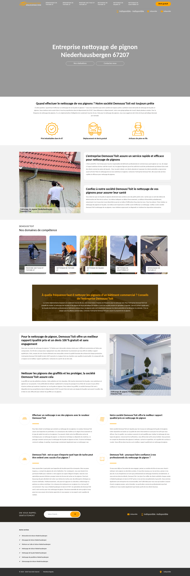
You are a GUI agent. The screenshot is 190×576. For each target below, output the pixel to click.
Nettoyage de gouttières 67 (133, 3)
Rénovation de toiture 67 (68, 3)
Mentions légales (48, 572)
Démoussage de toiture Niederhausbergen (35, 561)
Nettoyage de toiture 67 (103, 3)
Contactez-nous (110, 63)
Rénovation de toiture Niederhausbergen (34, 536)
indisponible (125, 11)
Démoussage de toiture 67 (51, 3)
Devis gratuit (163, 4)
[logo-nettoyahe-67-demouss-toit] (30, 4)
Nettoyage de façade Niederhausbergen (34, 553)
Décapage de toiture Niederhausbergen (34, 540)
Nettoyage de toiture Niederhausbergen (34, 549)
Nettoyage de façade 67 (118, 3)
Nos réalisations (80, 63)
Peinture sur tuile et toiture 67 (87, 3)
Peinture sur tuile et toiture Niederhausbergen (36, 544)
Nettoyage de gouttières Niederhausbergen (35, 557)
